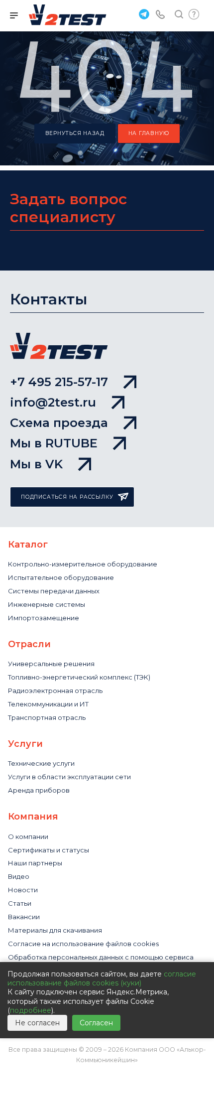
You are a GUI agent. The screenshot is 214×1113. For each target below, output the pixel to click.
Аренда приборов (39, 790)
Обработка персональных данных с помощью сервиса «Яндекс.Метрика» (101, 961)
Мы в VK (36, 464)
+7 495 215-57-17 (59, 382)
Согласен (96, 1022)
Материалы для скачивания (55, 930)
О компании (28, 836)
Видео (18, 876)
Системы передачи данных (54, 591)
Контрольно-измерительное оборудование (82, 564)
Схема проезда (59, 423)
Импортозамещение (43, 618)
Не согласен (37, 1022)
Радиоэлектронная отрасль (55, 691)
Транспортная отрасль (47, 717)
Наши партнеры (35, 863)
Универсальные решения (51, 664)
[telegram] (143, 13)
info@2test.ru (53, 402)
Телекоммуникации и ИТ (48, 704)
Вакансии (24, 917)
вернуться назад (75, 133)
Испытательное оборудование (61, 577)
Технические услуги (41, 763)
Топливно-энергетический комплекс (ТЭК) (79, 677)
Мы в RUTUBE (54, 443)
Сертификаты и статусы (48, 850)
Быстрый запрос (194, 14)
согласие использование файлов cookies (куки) (101, 978)
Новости (23, 890)
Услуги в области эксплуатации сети (69, 777)
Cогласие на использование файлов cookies (83, 944)
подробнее (30, 1010)
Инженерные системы (46, 604)
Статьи (19, 903)
